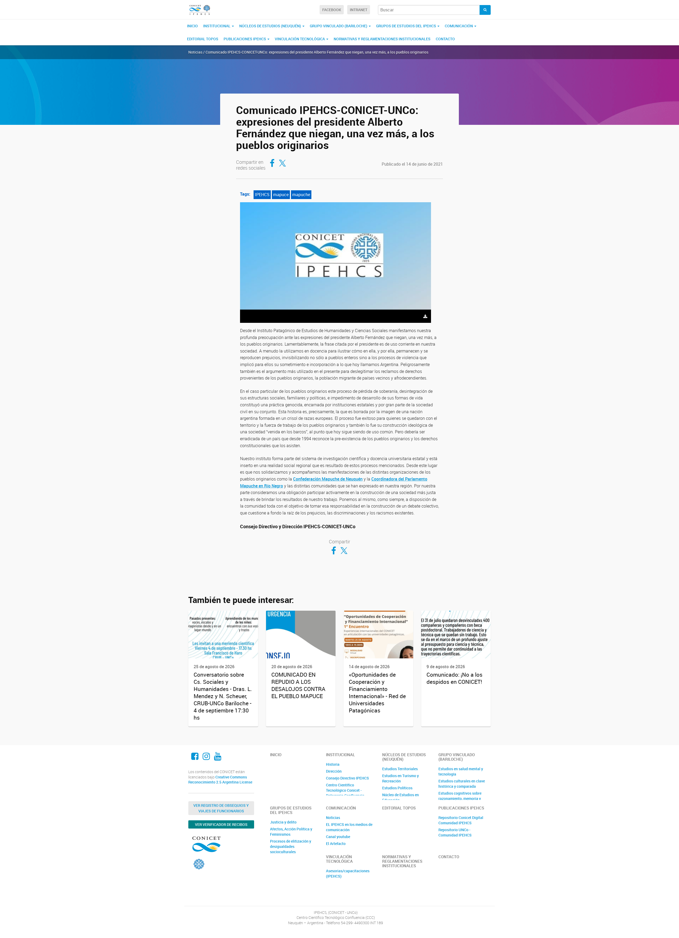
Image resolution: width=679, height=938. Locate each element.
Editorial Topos (202, 38)
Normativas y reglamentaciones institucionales (382, 38)
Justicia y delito (283, 822)
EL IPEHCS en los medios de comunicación (349, 827)
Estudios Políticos (397, 787)
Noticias (333, 817)
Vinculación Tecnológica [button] (300, 38)
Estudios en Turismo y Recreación (400, 778)
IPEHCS (262, 194)
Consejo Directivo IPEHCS (347, 778)
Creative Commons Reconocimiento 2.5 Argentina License (220, 780)
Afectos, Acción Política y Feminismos (291, 831)
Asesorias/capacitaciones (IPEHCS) (347, 873)
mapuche (301, 194)
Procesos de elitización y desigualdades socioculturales (290, 846)
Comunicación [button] (459, 25)
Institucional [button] (217, 25)
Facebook (331, 9)
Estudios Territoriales (400, 768)
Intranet (358, 9)
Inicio (192, 25)
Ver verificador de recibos (221, 824)
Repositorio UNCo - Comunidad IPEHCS (455, 832)
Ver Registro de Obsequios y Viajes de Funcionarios (221, 808)
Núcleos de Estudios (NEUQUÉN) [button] (270, 25)
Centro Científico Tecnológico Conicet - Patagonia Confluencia (345, 790)
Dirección (334, 771)
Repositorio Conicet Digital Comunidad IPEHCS (460, 820)
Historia (333, 764)
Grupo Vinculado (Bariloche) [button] (339, 25)
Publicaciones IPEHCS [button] (245, 38)
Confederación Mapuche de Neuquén (328, 479)
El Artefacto (336, 843)
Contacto (445, 38)
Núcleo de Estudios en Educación (400, 797)
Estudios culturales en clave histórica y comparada (461, 783)
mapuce (281, 194)
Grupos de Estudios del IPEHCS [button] (406, 25)
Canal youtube (338, 836)
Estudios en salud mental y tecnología (460, 771)
